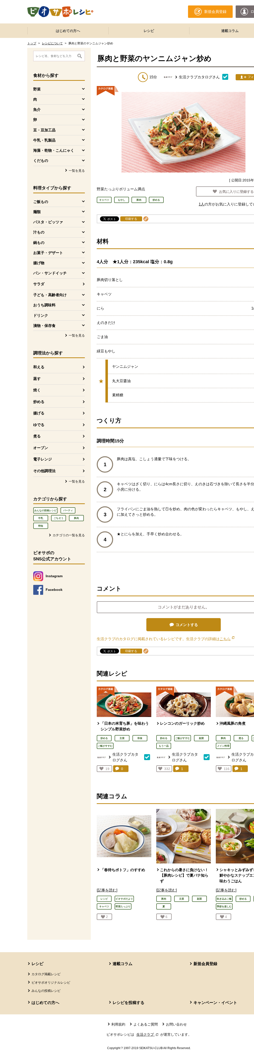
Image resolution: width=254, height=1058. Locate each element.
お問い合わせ (176, 1024)
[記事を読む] (107, 890)
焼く (37, 390)
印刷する (131, 219)
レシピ (149, 31)
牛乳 (40, 518)
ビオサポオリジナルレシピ (51, 982)
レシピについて (52, 43)
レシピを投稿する (128, 1003)
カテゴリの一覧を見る (69, 535)
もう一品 (164, 745)
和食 (139, 738)
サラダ (38, 284)
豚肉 (76, 518)
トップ (31, 43)
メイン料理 (223, 745)
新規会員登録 (205, 964)
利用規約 (118, 1024)
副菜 (201, 738)
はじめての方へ (68, 31)
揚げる (38, 413)
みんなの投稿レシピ (45, 510)
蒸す (37, 378)
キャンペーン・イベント (215, 1003)
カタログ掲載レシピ (46, 974)
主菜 (122, 738)
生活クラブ (147, 1034)
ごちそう (59, 518)
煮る (37, 436)
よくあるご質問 (145, 1024)
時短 (40, 525)
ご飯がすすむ (105, 745)
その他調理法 (44, 471)
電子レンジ (42, 459)
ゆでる (38, 425)
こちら (227, 639)
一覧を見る (77, 170)
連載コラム (122, 964)
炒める (38, 402)
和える (38, 367)
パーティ (68, 510)
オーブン (40, 448)
